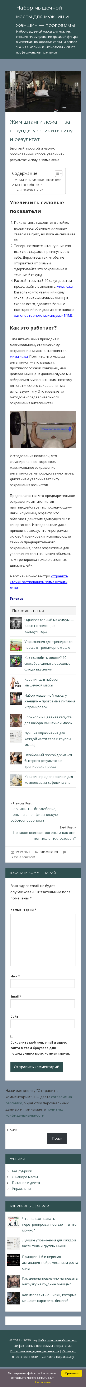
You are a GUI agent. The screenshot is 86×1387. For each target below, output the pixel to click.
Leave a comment (22, 857)
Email (15, 996)
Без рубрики (22, 1171)
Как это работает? (28, 185)
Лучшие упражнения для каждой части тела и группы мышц (47, 739)
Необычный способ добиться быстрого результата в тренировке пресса (48, 761)
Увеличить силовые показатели (38, 180)
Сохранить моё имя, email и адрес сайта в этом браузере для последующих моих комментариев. (40, 1047)
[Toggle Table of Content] (56, 173)
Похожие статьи (32, 189)
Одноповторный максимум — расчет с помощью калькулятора (49, 626)
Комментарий (23, 910)
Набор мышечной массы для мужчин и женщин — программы (45, 16)
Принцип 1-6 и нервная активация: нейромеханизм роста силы (50, 1262)
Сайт (14, 1016)
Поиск (12, 1130)
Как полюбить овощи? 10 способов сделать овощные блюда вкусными (47, 663)
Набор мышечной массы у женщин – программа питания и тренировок (49, 701)
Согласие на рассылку (58, 1356)
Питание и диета (26, 1182)
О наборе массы (25, 1177)
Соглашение (43, 1382)
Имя (15, 976)
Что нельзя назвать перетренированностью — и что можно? (49, 1224)
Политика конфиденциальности (34, 1351)
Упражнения (49, 852)
